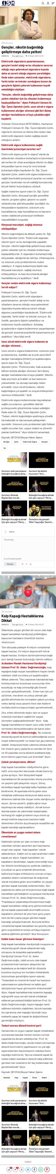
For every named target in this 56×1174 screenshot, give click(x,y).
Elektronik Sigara (30, 442)
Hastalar (6, 1077)
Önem (34, 1077)
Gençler (44, 442)
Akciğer (6, 442)
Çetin (16, 442)
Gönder (10, 564)
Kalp (16, 1077)
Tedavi (44, 1077)
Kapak (25, 1077)
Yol (4, 448)
